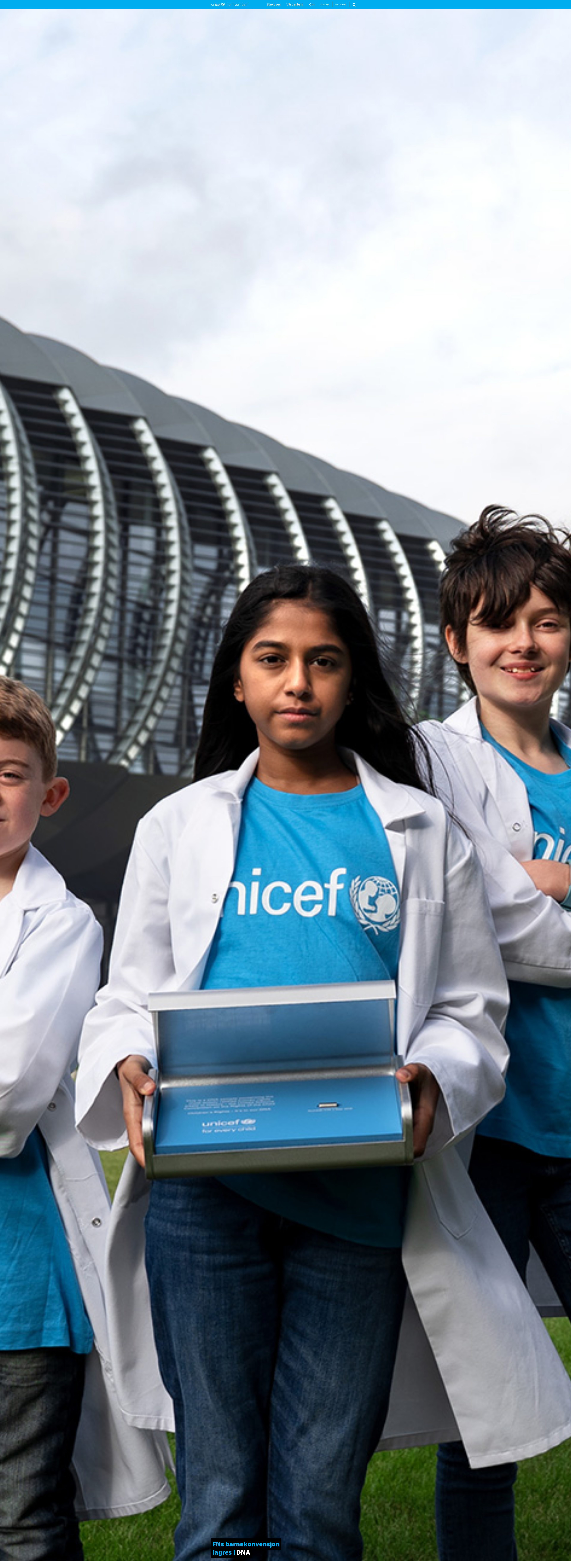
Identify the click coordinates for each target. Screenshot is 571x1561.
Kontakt (324, 4)
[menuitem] (274, 4)
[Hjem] (229, 4)
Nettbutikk (340, 4)
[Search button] (354, 4)
